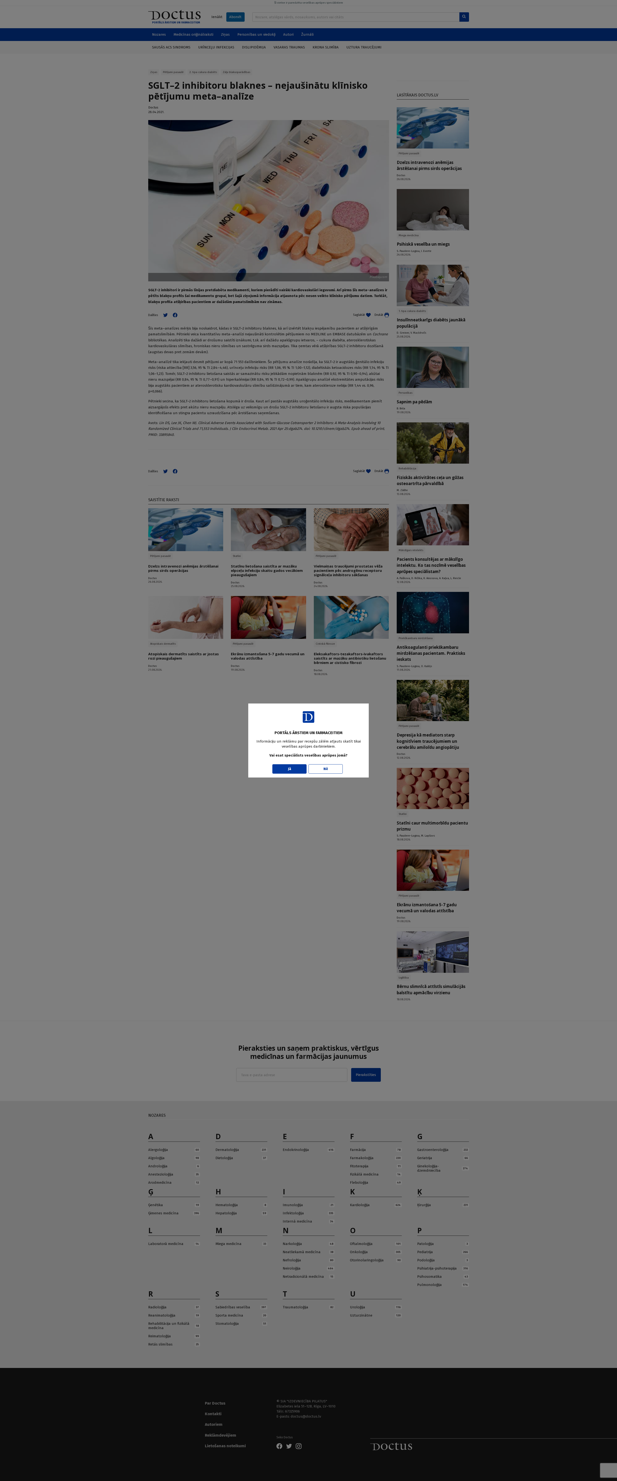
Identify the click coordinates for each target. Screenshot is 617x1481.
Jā (289, 769)
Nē (325, 769)
